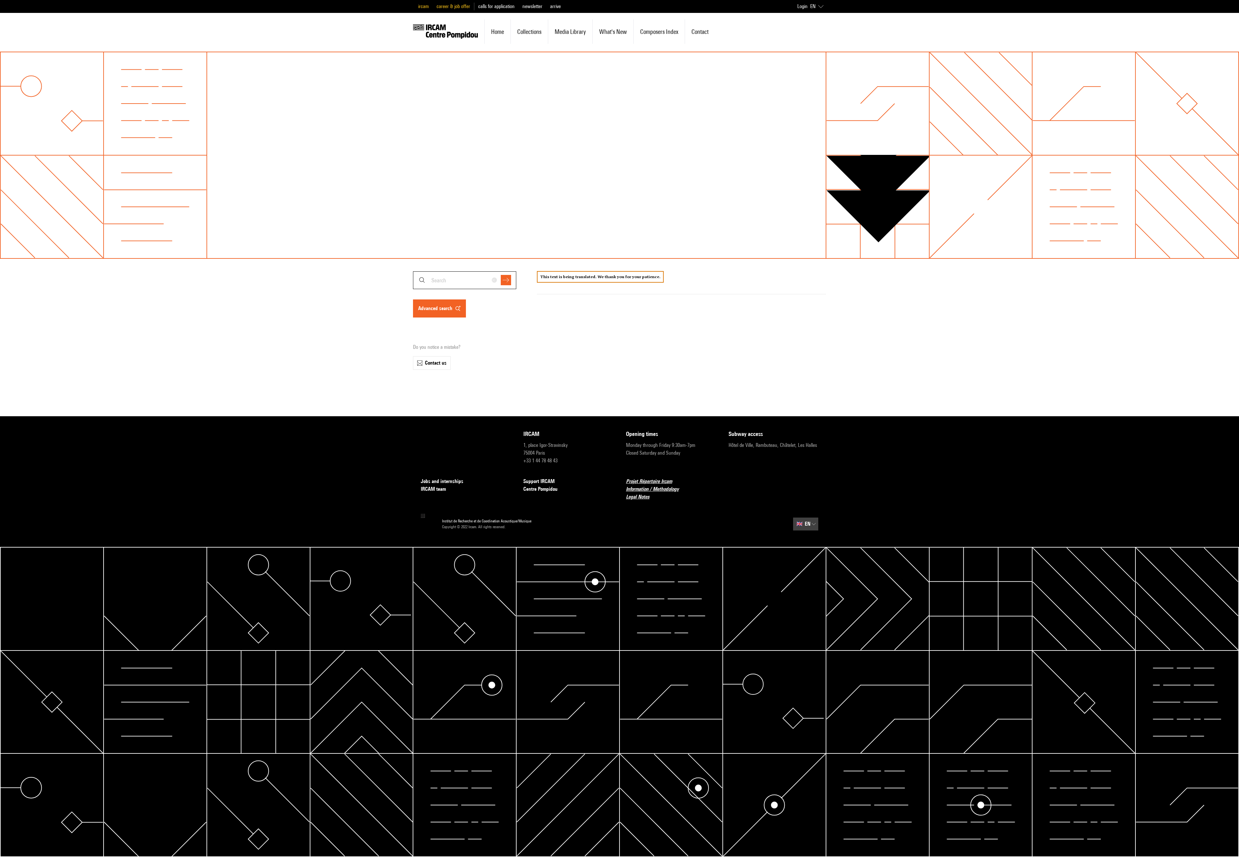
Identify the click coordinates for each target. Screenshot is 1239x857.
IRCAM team (433, 489)
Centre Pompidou (540, 489)
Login (802, 6)
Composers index (659, 31)
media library (570, 31)
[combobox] (464, 280)
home (497, 31)
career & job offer (453, 6)
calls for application (496, 6)
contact (700, 31)
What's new (613, 31)
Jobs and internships (442, 481)
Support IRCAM (539, 481)
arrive (555, 6)
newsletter (532, 6)
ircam (423, 6)
